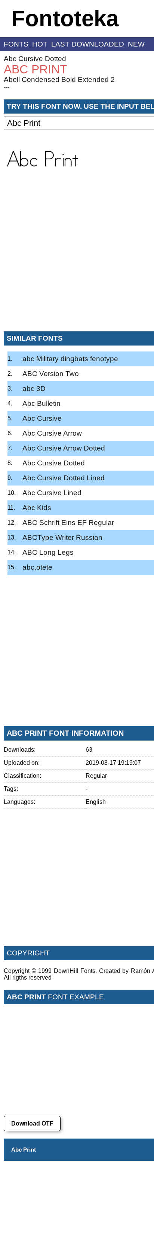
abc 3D (34, 388)
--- (6, 87)
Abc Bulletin (41, 403)
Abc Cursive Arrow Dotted (63, 448)
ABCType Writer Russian (62, 537)
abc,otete (37, 567)
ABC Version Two (50, 374)
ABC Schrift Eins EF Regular (68, 522)
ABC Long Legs (48, 552)
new (136, 44)
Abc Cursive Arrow (52, 433)
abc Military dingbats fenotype (70, 359)
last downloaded (87, 44)
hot (39, 44)
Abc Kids (36, 508)
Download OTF (32, 1123)
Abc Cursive (42, 418)
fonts (16, 44)
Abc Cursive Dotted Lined (63, 478)
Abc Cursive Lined (51, 493)
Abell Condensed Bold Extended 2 (59, 79)
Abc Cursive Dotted (35, 59)
